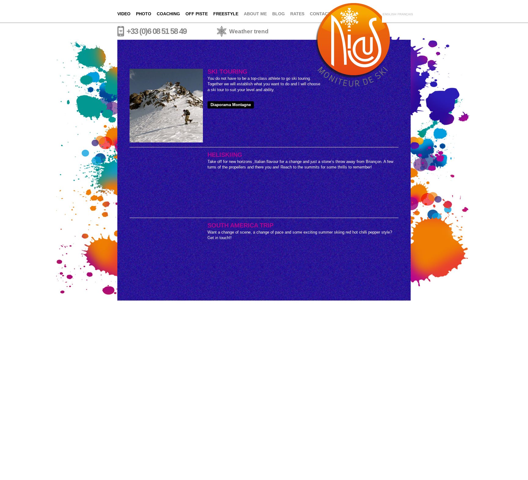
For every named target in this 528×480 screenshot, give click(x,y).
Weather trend (249, 31)
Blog (278, 13)
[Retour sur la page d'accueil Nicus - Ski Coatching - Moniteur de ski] (352, 10)
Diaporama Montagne (231, 104)
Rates (297, 13)
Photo (143, 13)
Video (123, 13)
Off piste (196, 13)
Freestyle (225, 13)
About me (255, 13)
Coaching (168, 13)
